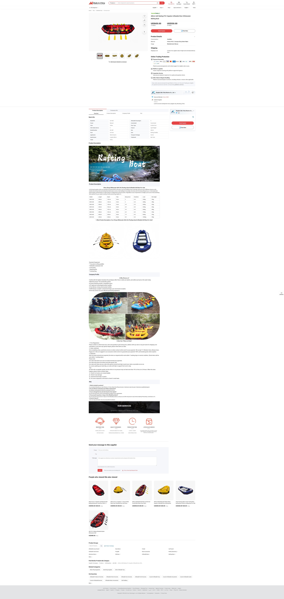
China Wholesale (136, 588)
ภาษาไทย (166, 590)
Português (117, 590)
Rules (194, 7)
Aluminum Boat (92, 554)
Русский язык (129, 590)
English (107, 590)
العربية (150, 590)
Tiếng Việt (176, 590)
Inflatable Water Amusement (111, 580)
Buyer (161, 7)
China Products (113, 588)
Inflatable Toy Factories (126, 576)
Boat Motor (118, 549)
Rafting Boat (171, 554)
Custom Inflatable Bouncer (96, 580)
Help (169, 7)
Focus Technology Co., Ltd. (132, 593)
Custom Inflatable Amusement (170, 576)
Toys (94, 10)
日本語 (158, 590)
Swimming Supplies (107, 569)
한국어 (154, 590)
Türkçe (171, 590)
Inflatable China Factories (112, 576)
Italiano (134, 590)
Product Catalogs (109, 546)
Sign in (193, 4)
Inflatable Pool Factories (140, 576)
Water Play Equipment (95, 569)
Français (122, 590)
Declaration (157, 593)
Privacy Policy (164, 593)
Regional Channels (159, 588)
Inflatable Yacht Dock (94, 551)
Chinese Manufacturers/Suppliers (124, 588)
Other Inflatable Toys (120, 569)
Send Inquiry (161, 31)
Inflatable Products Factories (96, 576)
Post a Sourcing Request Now (130, 470)
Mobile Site (174, 588)
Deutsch (139, 590)
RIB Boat (117, 554)
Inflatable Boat (107, 10)
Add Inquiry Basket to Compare (118, 62)
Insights (179, 588)
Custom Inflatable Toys (154, 576)
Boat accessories (146, 551)
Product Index (167, 588)
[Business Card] (193, 117)
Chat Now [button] (185, 31)
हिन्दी (162, 590)
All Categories (94, 7)
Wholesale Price (144, 588)
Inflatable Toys (99, 10)
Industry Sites (151, 588)
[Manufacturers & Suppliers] (97, 3)
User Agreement (150, 593)
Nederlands (145, 590)
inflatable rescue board (94, 549)
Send (100, 470)
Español (112, 590)
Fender (143, 549)
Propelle (117, 551)
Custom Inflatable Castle (185, 576)
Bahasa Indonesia (183, 590)
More (90, 583)
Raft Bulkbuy (124, 580)
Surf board (171, 549)
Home (90, 10)
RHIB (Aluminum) (173, 551)
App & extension (177, 7)
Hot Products (105, 588)
